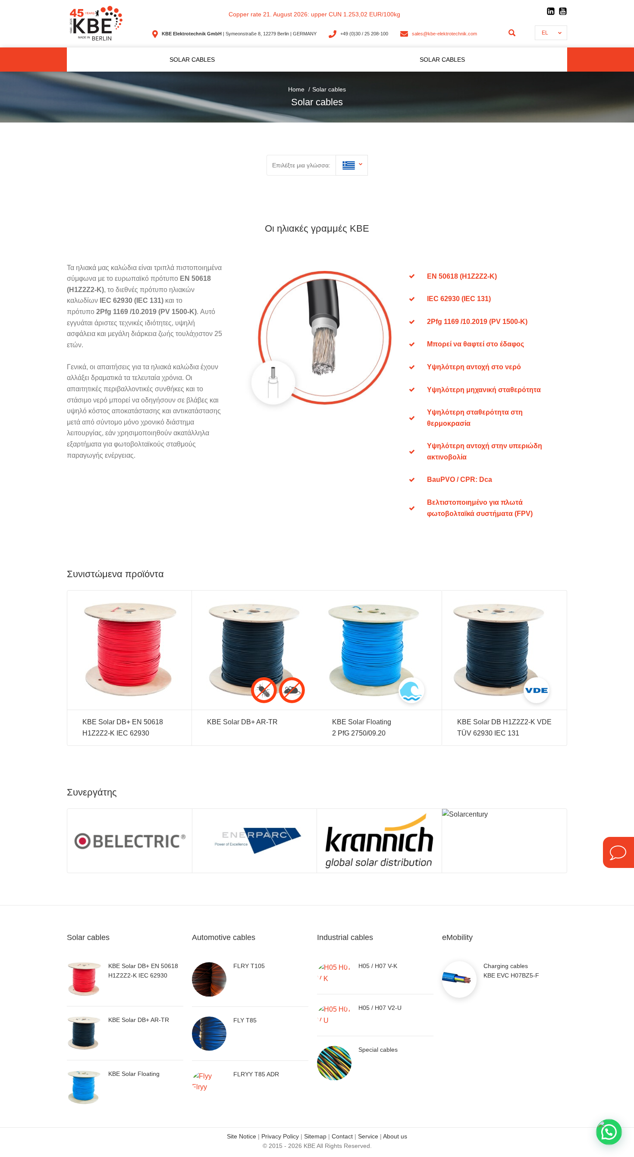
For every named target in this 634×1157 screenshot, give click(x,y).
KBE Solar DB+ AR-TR (242, 722)
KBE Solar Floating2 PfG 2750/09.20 (361, 727)
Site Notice (241, 1136)
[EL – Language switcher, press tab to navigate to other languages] (352, 165)
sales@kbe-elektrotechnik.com (444, 33)
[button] (609, 1132)
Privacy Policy (280, 1136)
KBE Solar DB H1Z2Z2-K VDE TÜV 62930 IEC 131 (504, 727)
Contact (342, 1136)
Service (368, 1136)
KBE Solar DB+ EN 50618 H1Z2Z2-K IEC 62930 (122, 727)
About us (395, 1136)
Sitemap (315, 1136)
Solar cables (192, 59)
